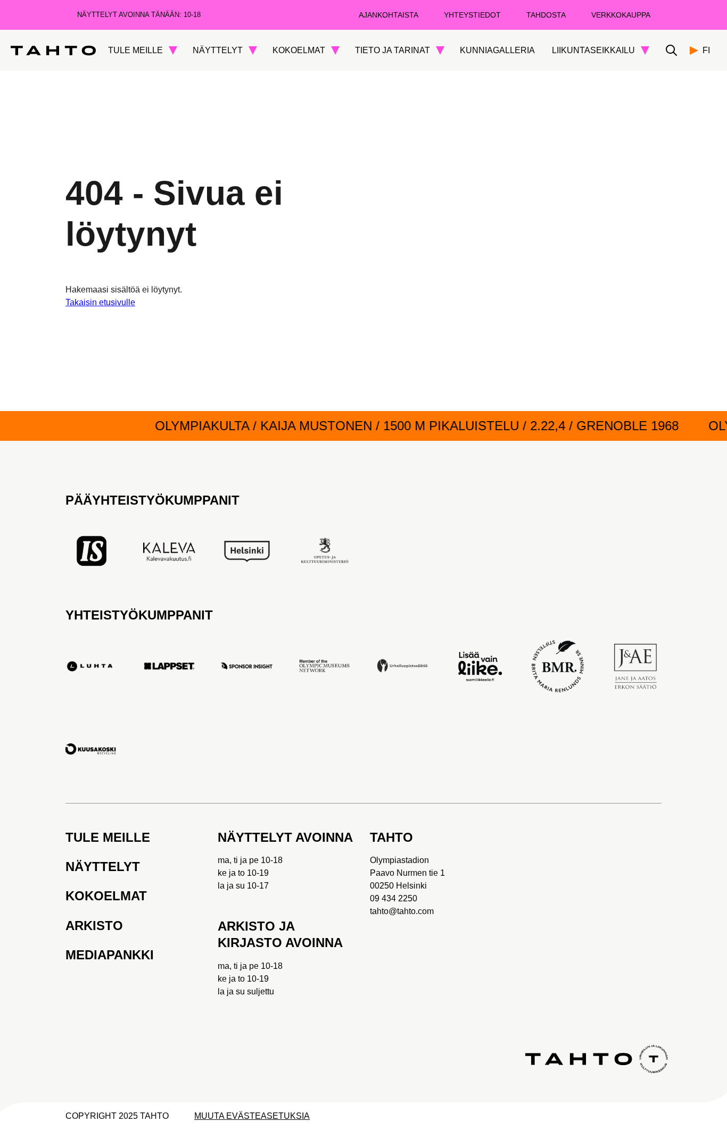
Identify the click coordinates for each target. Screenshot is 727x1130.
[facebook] (74, 1006)
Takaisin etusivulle (100, 302)
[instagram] (180, 1006)
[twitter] (145, 1006)
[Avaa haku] (671, 50)
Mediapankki (109, 955)
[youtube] (110, 1006)
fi (706, 50)
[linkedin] (74, 1059)
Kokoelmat (106, 896)
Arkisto (94, 925)
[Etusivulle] (53, 50)
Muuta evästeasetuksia (252, 1115)
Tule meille (107, 837)
